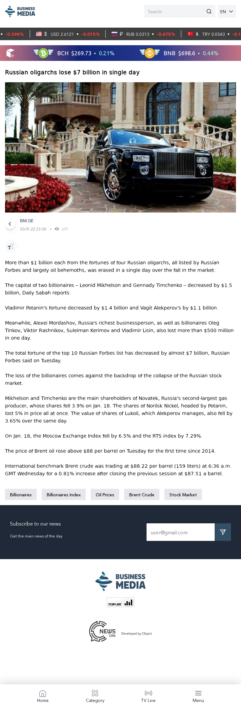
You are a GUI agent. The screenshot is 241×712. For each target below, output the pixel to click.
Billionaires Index (64, 494)
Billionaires (21, 494)
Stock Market (183, 494)
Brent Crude (141, 494)
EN (223, 11)
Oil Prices (105, 494)
